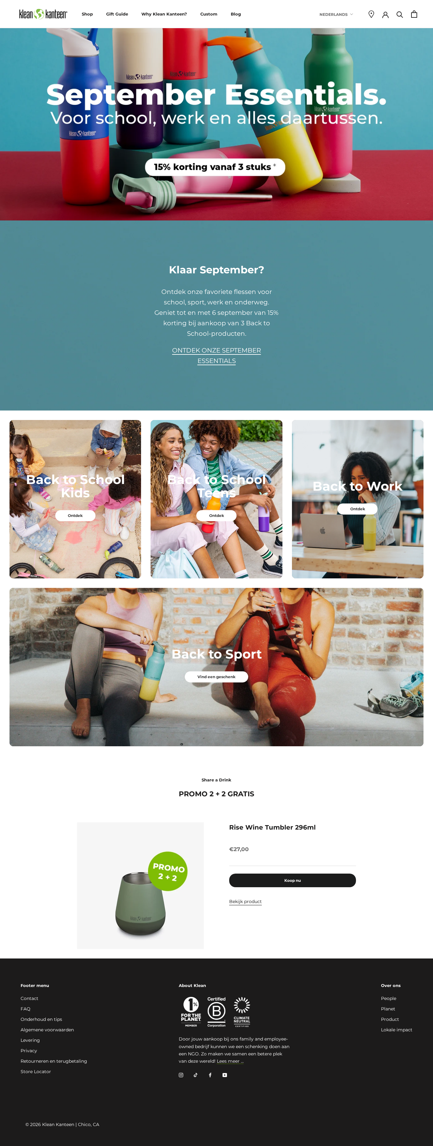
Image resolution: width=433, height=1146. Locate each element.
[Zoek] (400, 14)
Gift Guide (117, 13)
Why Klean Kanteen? (164, 13)
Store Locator (36, 1071)
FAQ (25, 1009)
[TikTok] (195, 1075)
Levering (30, 1040)
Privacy (29, 1051)
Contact (29, 998)
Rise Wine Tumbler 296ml (272, 827)
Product (390, 1019)
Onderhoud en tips (41, 1019)
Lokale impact (396, 1030)
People (388, 998)
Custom (208, 13)
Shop (87, 13)
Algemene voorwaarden (47, 1030)
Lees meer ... (230, 1061)
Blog (236, 13)
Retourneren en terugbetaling (54, 1061)
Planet (388, 1009)
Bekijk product (245, 901)
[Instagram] (181, 1075)
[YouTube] (225, 1075)
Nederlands (334, 14)
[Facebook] (210, 1075)
